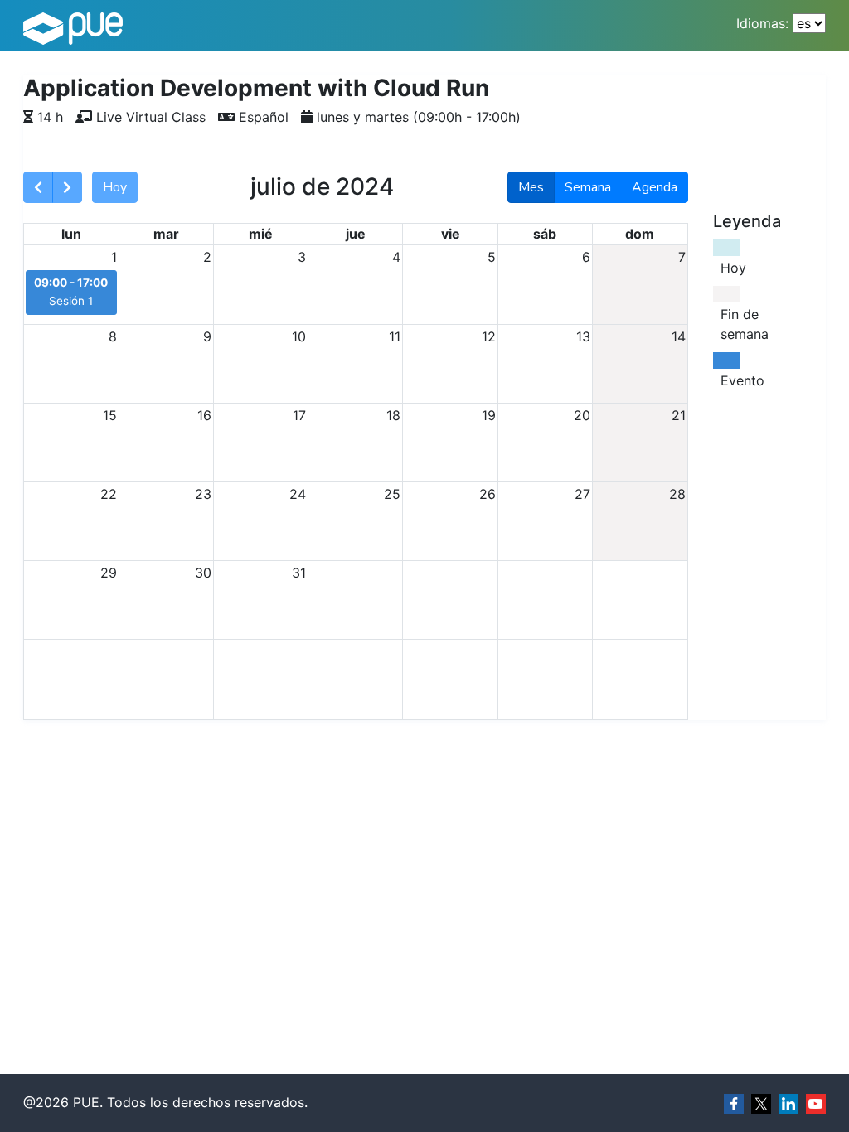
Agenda (654, 187)
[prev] (38, 187)
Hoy (115, 187)
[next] (67, 187)
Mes (531, 187)
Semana (588, 187)
